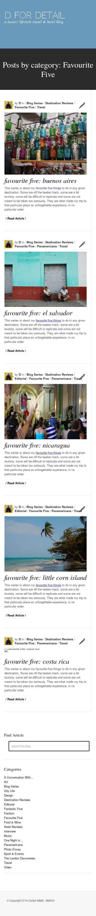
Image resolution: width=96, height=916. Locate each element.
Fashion (9, 813)
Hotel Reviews (13, 827)
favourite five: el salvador (38, 312)
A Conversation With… (18, 777)
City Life (9, 791)
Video (7, 867)
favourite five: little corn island (45, 577)
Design (8, 795)
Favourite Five (25, 107)
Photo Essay (12, 849)
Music (8, 836)
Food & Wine (12, 822)
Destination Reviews (59, 103)
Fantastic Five (13, 809)
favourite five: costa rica (36, 661)
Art (6, 782)
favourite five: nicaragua (37, 444)
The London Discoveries (19, 858)
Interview (10, 831)
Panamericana (47, 246)
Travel (41, 107)
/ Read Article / (16, 218)
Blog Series (35, 103)
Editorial (21, 378)
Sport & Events (14, 854)
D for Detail (34, 15)
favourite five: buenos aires (40, 180)
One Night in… (13, 840)
